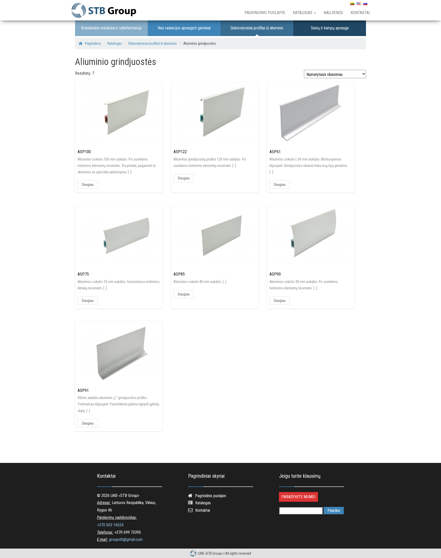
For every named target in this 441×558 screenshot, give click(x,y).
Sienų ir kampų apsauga (330, 28)
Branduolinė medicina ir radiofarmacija (111, 28)
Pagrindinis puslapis (264, 12)
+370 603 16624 (110, 524)
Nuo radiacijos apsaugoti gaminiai (184, 28)
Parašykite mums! (298, 496)
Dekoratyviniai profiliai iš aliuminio (256, 28)
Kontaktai (360, 12)
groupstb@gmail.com (126, 539)
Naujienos (333, 12)
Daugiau (88, 185)
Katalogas (303, 12)
